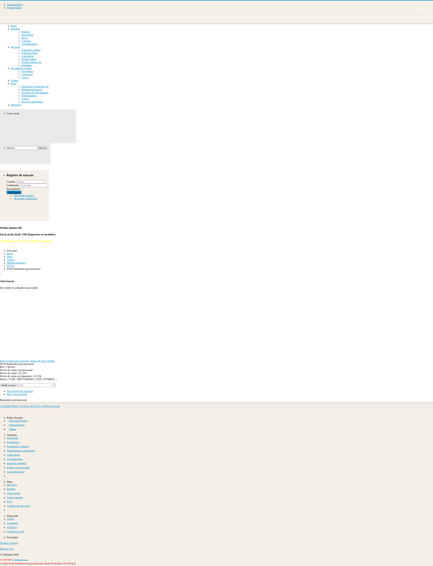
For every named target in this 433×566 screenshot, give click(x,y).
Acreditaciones (29, 44)
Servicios (15, 47)
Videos (12, 429)
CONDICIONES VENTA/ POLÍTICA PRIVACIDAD (30, 406)
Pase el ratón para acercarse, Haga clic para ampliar (27, 361)
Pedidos (11, 489)
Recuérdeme (13, 189)
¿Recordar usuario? (23, 195)
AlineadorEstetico (18, 420)
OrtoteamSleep (15, 4)
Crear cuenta (13, 493)
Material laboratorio (31, 89)
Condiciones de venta (18, 506)
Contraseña (13, 185)
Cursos (25, 77)
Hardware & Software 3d (34, 86)
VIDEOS (12, 527)
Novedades (27, 71)
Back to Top (6, 548)
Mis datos (12, 484)
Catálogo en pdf (15, 531)
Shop (13, 83)
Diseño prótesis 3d (31, 62)
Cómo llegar (13, 454)
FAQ (9, 501)
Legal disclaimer (15, 471)
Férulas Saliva (14, 7)
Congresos (27, 74)
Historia (25, 31)
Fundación (12, 438)
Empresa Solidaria (16, 463)
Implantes (26, 65)
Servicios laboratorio (32, 101)
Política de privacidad (18, 467)
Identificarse (14, 192)
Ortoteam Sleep (29, 53)
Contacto (26, 41)
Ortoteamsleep (29, 95)
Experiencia (13, 442)
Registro (422, 9)
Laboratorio (27, 56)
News (24, 37)
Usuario (11, 181)
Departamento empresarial (21, 450)
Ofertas (14, 80)
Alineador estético (31, 50)
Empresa (15, 28)
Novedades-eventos (21, 68)
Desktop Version (9, 543)
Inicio (14, 25)
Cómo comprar (15, 497)
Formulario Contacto (18, 446)
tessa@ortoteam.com (20, 560)
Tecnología (27, 34)
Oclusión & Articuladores (35, 92)
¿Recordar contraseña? (25, 198)
